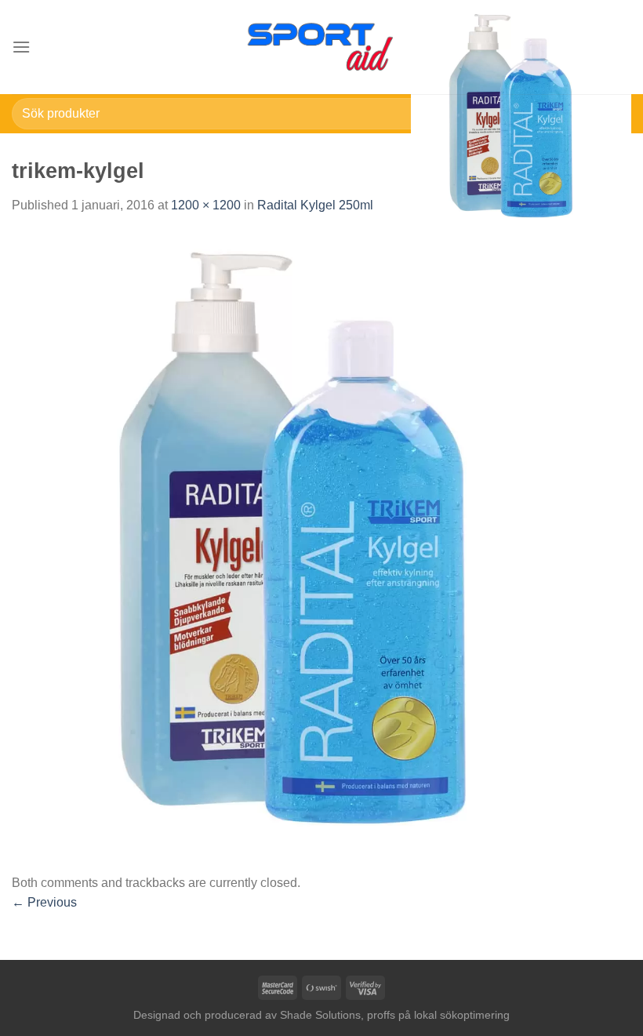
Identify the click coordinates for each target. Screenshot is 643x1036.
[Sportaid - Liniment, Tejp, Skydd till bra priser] (321, 47)
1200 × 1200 (206, 205)
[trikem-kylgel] (321, 543)
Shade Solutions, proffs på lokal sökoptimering (395, 1015)
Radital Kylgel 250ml (315, 205)
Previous (44, 902)
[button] (21, 46)
